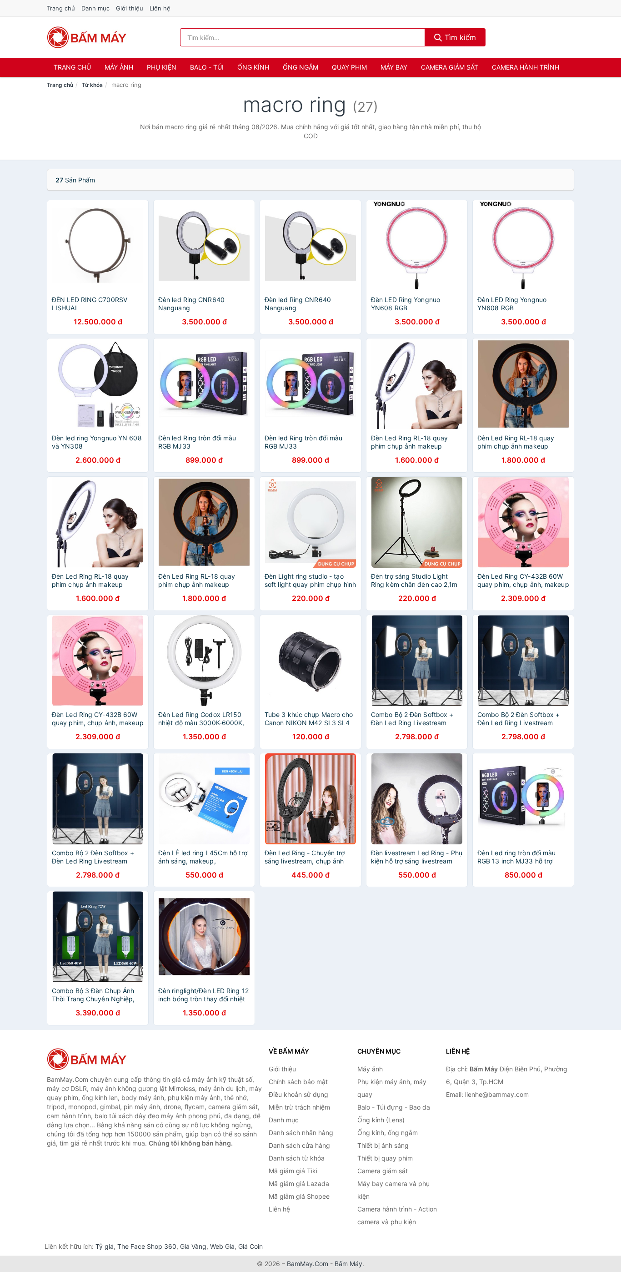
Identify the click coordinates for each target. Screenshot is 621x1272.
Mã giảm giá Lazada (299, 1183)
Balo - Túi (207, 67)
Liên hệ (160, 8)
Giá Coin (250, 1246)
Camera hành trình (525, 67)
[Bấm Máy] (92, 1059)
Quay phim (349, 67)
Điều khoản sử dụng (298, 1094)
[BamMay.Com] (87, 37)
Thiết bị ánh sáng (383, 1145)
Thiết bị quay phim (385, 1158)
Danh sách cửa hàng (299, 1145)
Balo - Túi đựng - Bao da (393, 1107)
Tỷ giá (104, 1246)
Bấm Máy (348, 1263)
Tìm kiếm (459, 37)
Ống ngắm (300, 67)
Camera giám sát (449, 67)
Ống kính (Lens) (381, 1120)
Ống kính (253, 67)
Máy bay (394, 67)
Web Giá (222, 1246)
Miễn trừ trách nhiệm (299, 1107)
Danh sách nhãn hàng (301, 1132)
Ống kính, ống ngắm (387, 1132)
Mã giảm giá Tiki (293, 1171)
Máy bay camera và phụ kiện (393, 1190)
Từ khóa (92, 84)
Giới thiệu (129, 8)
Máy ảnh (119, 67)
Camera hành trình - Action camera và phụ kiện (397, 1215)
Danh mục (95, 8)
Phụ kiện (161, 67)
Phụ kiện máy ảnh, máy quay (391, 1088)
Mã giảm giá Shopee (299, 1196)
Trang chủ (61, 8)
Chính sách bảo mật (298, 1081)
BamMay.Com (307, 1263)
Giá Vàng (193, 1246)
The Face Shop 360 (146, 1246)
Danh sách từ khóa (297, 1158)
